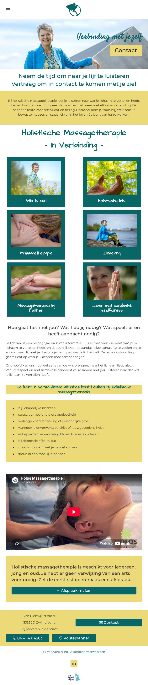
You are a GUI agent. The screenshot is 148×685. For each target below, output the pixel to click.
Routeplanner (76, 638)
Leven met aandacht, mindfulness (112, 308)
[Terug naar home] (74, 9)
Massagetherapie (36, 253)
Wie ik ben (36, 201)
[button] (8, 9)
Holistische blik (111, 201)
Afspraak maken (76, 590)
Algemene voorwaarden (87, 652)
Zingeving (111, 253)
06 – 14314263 (30, 638)
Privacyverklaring (55, 652)
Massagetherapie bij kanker (36, 308)
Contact (126, 50)
